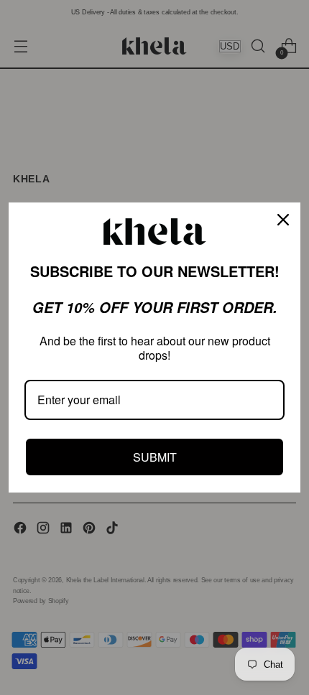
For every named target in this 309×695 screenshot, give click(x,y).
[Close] (283, 219)
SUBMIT (155, 457)
